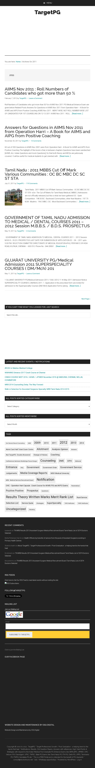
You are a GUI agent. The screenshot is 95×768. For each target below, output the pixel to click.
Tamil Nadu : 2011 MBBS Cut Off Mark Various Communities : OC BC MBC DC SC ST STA (45, 174)
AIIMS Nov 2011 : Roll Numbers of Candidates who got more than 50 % (40, 91)
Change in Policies (40, 455)
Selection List (12, 503)
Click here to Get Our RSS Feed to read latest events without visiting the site (31, 580)
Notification (45, 480)
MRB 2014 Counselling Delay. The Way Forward (24, 385)
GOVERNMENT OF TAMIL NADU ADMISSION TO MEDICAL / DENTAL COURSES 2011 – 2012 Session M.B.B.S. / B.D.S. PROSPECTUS (47, 221)
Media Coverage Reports (33, 473)
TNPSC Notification (83, 503)
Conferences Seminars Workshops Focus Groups (21, 461)
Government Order (50, 467)
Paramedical (75, 486)
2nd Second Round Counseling (15, 443)
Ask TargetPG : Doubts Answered (18, 455)
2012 (63, 442)
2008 (29, 443)
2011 (54, 443)
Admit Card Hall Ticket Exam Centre (19, 449)
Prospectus (32, 490)
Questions (45, 491)
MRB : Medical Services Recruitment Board (19, 480)
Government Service (71, 467)
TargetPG (47, 12)
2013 (73, 442)
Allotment (43, 449)
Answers (74, 449)
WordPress (71, 760)
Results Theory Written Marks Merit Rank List (39, 497)
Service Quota (27, 503)
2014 (82, 443)
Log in (79, 760)
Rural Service (82, 497)
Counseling (48, 460)
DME (61, 460)
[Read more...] (77, 113)
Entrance (11, 467)
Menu (49, 3)
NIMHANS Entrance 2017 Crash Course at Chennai (25, 373)
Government (33, 467)
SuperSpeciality (54, 503)
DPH (69, 461)
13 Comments (36, 141)
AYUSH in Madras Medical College (18, 368)
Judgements (11, 473)
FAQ (22, 467)
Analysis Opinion (60, 449)
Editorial (78, 461)
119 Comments (32, 183)
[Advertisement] (47, 36)
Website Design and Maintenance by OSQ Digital (22, 730)
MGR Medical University (60, 473)
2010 (46, 443)
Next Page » (86, 299)
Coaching (55, 454)
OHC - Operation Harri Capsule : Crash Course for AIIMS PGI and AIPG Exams (37, 485)
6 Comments (31, 231)
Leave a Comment (35, 98)
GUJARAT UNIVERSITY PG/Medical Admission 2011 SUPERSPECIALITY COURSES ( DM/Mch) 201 (39, 264)
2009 (37, 442)
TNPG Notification (69, 503)
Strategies (40, 503)
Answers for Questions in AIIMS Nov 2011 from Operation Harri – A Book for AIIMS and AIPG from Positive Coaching (47, 131)
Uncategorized (16, 509)
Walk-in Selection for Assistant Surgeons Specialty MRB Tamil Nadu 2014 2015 (37, 389)
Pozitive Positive (15, 490)
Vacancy (32, 509)
